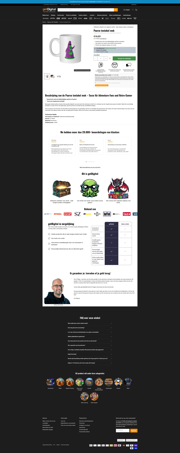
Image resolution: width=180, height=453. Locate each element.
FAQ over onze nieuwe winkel (68, 425)
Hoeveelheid (96, 55)
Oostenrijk (131, 440)
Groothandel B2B (83, 429)
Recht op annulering (65, 444)
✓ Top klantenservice (63, 4)
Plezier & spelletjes (71, 15)
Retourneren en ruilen (48, 427)
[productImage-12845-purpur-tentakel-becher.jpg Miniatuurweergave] (47, 76)
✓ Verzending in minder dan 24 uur (50, 4)
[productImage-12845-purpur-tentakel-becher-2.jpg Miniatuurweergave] (59, 76)
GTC (54, 444)
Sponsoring (82, 427)
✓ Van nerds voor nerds (75, 4)
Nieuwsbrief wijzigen (48, 429)
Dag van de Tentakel (52, 22)
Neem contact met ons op (49, 421)
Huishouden (60, 15)
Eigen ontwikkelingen (115, 15)
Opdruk (58, 444)
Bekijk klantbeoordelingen (101, 85)
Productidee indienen (84, 431)
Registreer (133, 431)
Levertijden (45, 423)
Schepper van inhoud (84, 425)
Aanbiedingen (127, 15)
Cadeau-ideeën (83, 15)
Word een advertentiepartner (86, 421)
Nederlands (133, 4)
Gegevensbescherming (47, 444)
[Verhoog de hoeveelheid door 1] (106, 58)
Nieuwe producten (102, 15)
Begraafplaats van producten (68, 423)
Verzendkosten (103, 38)
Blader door (46, 15)
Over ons (63, 421)
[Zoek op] (116, 9)
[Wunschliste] (133, 10)
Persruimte (82, 423)
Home (44, 22)
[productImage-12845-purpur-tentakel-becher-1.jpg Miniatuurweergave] (53, 76)
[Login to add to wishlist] (110, 58)
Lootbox (92, 15)
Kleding (53, 15)
